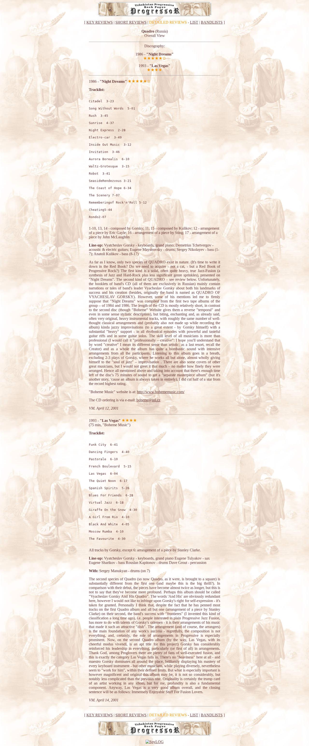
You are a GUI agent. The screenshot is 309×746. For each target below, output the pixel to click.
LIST (194, 22)
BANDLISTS (212, 22)
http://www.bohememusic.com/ (160, 392)
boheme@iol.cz (148, 400)
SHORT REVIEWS (131, 22)
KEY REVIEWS (99, 22)
